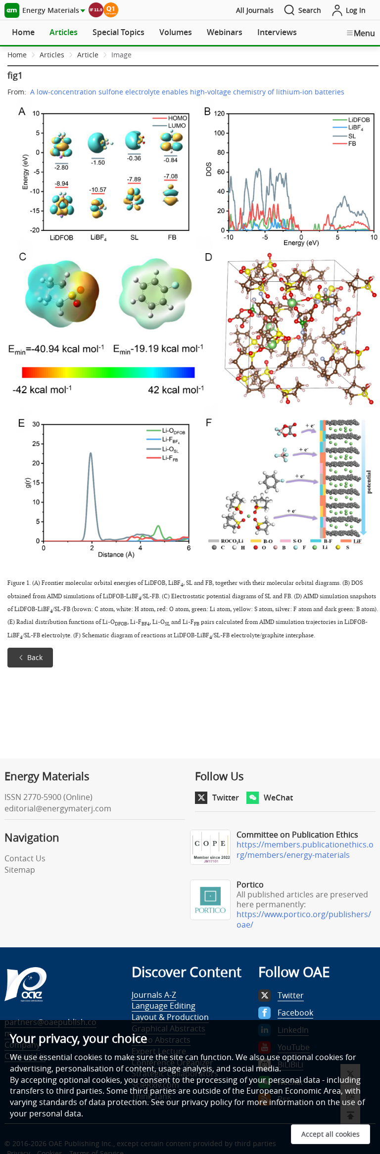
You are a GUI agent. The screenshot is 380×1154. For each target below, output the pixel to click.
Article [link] (87, 54)
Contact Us (25, 858)
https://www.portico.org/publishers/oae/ (304, 919)
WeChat (278, 797)
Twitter (225, 797)
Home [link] (17, 54)
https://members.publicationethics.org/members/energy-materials (305, 849)
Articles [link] (52, 54)
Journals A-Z (154, 994)
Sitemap (19, 869)
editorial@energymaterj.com (57, 808)
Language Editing (163, 1005)
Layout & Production (170, 1017)
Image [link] (121, 54)
